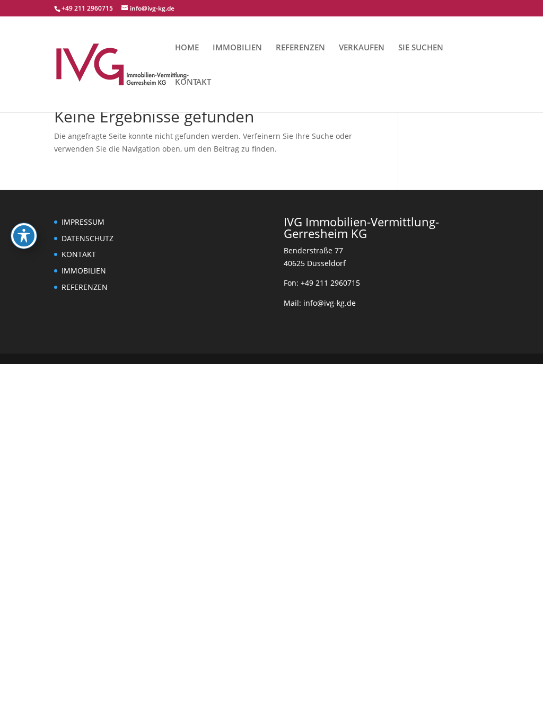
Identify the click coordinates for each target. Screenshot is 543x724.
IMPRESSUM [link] (83, 222)
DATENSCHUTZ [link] (87, 238)
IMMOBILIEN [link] (237, 47)
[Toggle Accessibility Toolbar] (24, 236)
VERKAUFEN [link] (361, 47)
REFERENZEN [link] (300, 47)
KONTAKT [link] (193, 82)
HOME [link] (187, 47)
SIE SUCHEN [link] (420, 47)
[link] (122, 63)
